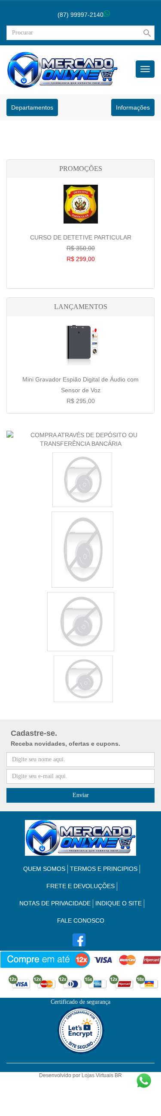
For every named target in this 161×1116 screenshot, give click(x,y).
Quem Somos (44, 868)
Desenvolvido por (60, 1075)
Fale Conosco (80, 920)
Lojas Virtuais (98, 1075)
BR (118, 1075)
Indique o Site (118, 903)
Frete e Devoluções (80, 886)
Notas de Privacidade (55, 903)
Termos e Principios (103, 868)
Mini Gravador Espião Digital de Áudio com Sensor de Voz (80, 390)
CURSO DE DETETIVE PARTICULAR (80, 248)
